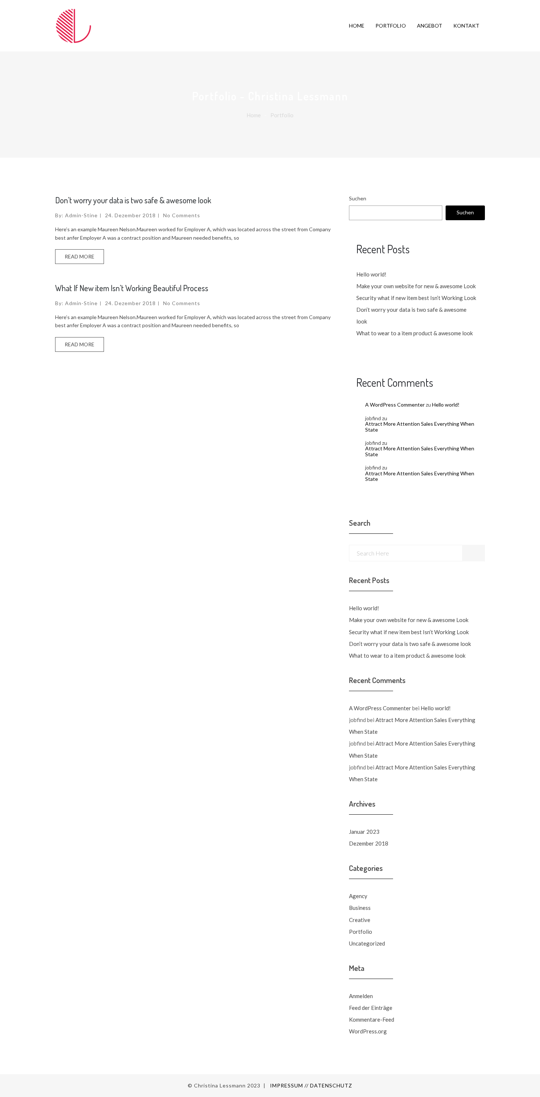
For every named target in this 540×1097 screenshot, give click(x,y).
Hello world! (371, 274)
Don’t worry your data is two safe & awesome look (133, 200)
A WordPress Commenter (395, 404)
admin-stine (81, 215)
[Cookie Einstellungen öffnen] (16, 1081)
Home (253, 115)
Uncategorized (367, 943)
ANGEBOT (429, 25)
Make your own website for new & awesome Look (416, 286)
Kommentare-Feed (371, 1019)
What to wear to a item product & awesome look (414, 333)
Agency (358, 896)
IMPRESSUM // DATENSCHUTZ (311, 1085)
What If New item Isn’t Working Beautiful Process (131, 288)
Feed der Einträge (370, 1007)
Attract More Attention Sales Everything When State (419, 426)
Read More (79, 256)
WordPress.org (368, 1031)
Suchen (357, 198)
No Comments (181, 215)
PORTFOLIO (390, 25)
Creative (359, 919)
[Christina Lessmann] (82, 25)
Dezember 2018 (368, 843)
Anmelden (361, 996)
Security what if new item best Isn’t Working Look (416, 297)
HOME (356, 25)
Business (360, 907)
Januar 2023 (364, 831)
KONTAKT (466, 25)
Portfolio (360, 931)
